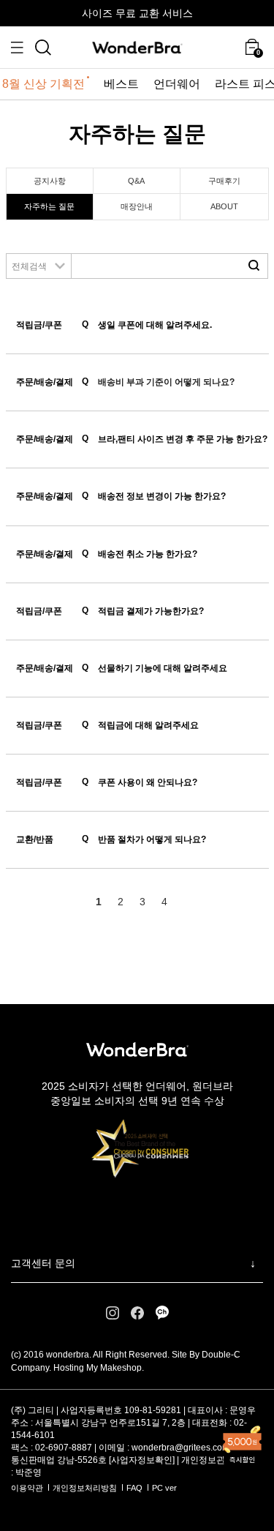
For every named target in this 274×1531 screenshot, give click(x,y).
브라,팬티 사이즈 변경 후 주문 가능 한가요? (174, 438)
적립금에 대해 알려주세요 (140, 724)
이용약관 (27, 1487)
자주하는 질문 (49, 206)
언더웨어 (176, 84)
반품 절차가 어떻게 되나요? (144, 839)
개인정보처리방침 (85, 1487)
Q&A (136, 180)
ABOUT (224, 206)
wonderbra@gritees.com (180, 1447)
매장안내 (137, 206)
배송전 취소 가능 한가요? (139, 553)
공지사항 (50, 180)
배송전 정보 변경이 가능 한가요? (154, 495)
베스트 (121, 84)
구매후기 (224, 180)
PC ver (164, 1487)
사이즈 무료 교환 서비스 (137, 13)
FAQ (134, 1487)
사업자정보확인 (141, 1460)
